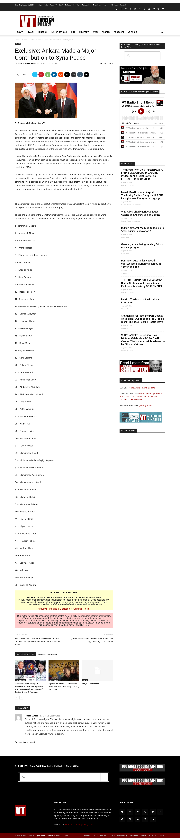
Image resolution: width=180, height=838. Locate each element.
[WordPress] (158, 9)
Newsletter (97, 5)
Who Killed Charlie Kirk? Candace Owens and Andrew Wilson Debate (140, 213)
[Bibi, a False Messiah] (97, 670)
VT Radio (132, 32)
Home (17, 40)
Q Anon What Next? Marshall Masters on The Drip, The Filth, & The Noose (92, 640)
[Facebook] (121, 9)
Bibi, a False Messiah (90, 684)
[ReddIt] (60, 74)
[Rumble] (135, 9)
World (106, 32)
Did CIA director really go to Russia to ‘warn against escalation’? (142, 229)
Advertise (114, 5)
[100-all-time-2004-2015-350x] (142, 771)
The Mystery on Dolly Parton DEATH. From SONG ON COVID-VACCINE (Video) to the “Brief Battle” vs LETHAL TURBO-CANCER (142, 174)
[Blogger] (116, 9)
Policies (68, 5)
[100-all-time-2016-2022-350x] (142, 784)
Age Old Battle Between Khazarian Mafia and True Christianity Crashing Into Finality (64, 686)
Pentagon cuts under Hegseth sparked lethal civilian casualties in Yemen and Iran (141, 263)
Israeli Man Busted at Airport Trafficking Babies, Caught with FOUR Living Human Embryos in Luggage (142, 195)
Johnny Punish (146, 405)
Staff (61, 5)
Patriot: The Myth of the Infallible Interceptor (140, 301)
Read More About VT (91, 818)
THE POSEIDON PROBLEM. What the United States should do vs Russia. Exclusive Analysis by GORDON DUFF (142, 283)
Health (30, 32)
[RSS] (140, 9)
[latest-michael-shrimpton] (141, 371)
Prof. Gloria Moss (128, 396)
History (42, 32)
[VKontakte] (154, 9)
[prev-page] (16, 697)
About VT (53, 5)
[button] (161, 32)
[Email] (67, 74)
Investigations (59, 32)
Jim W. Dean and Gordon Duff (28, 63)
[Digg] (86, 74)
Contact (123, 5)
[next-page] (21, 697)
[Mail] (126, 9)
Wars (95, 32)
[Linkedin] (54, 74)
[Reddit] (130, 9)
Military (84, 32)
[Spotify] (144, 9)
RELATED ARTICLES (25, 654)
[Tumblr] (80, 74)
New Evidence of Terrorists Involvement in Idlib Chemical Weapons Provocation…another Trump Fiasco (37, 641)
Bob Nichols (136, 399)
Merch (106, 5)
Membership (86, 5)
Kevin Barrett (148, 387)
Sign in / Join (43, 5)
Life (73, 32)
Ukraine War (53, 680)
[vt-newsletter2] (141, 421)
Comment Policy (81, 609)
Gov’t (20, 32)
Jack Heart (158, 393)
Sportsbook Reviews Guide (46, 835)
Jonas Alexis (134, 387)
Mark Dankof (143, 396)
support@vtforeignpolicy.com (79, 824)
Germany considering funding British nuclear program (142, 246)
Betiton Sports (63, 835)
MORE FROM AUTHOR (47, 654)
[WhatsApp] (47, 74)
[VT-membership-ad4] (142, 82)
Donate (76, 5)
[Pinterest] (41, 74)
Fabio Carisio (145, 393)
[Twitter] (149, 9)
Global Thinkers (128, 430)
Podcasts (119, 32)
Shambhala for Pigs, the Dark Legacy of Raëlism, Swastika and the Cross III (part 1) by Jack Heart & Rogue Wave (143, 318)
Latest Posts (127, 163)
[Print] (73, 74)
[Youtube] (163, 9)
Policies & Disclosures (60, 609)
